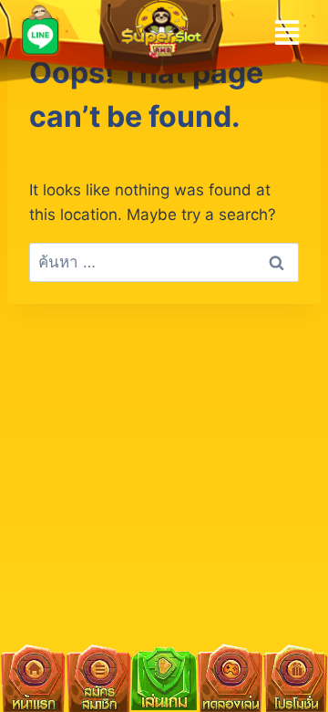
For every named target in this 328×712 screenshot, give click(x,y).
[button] (287, 32)
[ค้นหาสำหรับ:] (164, 262)
